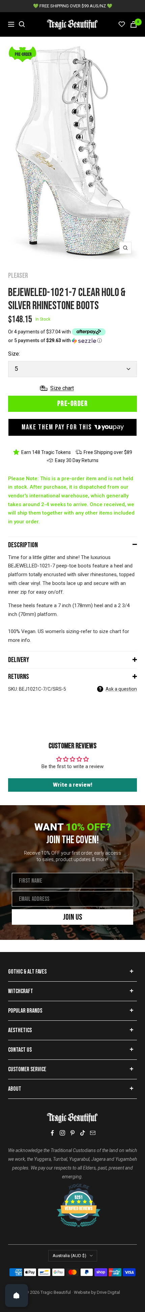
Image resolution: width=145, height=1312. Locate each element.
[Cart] (133, 24)
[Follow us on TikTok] (83, 1133)
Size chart (62, 388)
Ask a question (121, 689)
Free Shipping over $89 (108, 452)
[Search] (22, 24)
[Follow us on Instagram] (62, 1133)
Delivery (18, 660)
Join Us (72, 917)
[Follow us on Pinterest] (72, 1133)
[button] (72, 340)
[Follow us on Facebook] (52, 1133)
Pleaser (18, 275)
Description (23, 545)
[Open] (16, 1295)
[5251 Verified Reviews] (72, 1187)
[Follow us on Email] (93, 1133)
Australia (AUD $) (69, 1255)
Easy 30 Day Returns (76, 460)
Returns (18, 677)
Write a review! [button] (72, 785)
